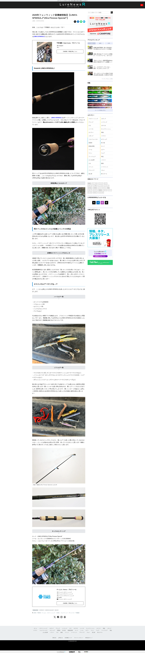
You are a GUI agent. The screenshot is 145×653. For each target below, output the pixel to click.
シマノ (110, 190)
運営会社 (54, 637)
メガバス (105, 190)
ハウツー (42, 610)
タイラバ (91, 132)
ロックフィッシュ (106, 129)
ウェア (103, 153)
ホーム (35, 628)
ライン (90, 153)
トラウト (103, 136)
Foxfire (60, 597)
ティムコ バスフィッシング (65, 592)
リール (90, 149)
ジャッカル (94, 183)
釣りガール (104, 173)
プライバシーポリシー (78, 637)
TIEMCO (39, 612)
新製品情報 (35, 610)
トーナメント (104, 167)
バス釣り (58, 612)
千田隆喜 (77, 612)
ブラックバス (71, 612)
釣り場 (103, 142)
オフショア (104, 139)
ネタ (90, 163)
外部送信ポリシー (89, 637)
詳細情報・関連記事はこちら (70, 51)
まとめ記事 (91, 160)
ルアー (103, 149)
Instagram (60, 45)
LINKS (34, 612)
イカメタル (101, 192)
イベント (91, 167)
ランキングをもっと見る (107, 78)
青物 (102, 132)
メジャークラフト (102, 187)
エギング (103, 118)
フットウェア (92, 156)
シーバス (91, 129)
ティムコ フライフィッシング (65, 594)
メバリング (104, 122)
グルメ (103, 170)
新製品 (89, 183)
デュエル (90, 192)
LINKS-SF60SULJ (39, 36)
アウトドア (91, 170)
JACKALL (90, 187)
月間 (109, 43)
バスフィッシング (49, 610)
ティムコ (44, 612)
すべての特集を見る (100, 110)
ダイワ (105, 183)
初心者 (90, 173)
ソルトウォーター (93, 139)
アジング (91, 122)
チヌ (90, 125)
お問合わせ (60, 637)
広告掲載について (68, 637)
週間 (100, 43)
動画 (102, 163)
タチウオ (103, 125)
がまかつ (95, 192)
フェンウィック (64, 612)
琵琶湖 (90, 142)
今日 (92, 43)
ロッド (56, 610)
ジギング (91, 136)
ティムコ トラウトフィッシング (66, 595)
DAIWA (95, 187)
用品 (102, 156)
